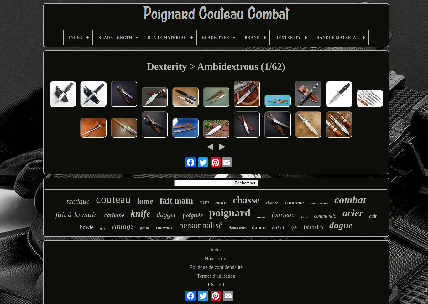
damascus (237, 227)
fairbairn (313, 227)
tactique (78, 201)
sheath (272, 202)
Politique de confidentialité (216, 267)
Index (216, 249)
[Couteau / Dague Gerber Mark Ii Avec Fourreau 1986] (185, 97)
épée (294, 228)
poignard (230, 213)
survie (261, 217)
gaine (145, 227)
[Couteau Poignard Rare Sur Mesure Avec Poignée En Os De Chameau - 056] (339, 125)
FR (221, 284)
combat (350, 199)
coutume (294, 202)
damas (259, 227)
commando (325, 216)
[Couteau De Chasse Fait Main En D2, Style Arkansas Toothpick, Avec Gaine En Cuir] (93, 128)
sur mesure (319, 203)
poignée (193, 215)
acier (352, 213)
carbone (114, 215)
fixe (102, 228)
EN (211, 284)
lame (145, 200)
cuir (373, 216)
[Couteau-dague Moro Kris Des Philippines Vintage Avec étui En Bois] (277, 101)
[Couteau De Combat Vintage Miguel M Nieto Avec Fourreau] (185, 128)
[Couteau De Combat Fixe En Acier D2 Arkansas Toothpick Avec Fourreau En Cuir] (277, 125)
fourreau (283, 215)
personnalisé (200, 225)
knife (140, 213)
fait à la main (76, 214)
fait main (176, 200)
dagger (166, 215)
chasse (246, 199)
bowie (87, 227)
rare (204, 202)
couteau (113, 199)
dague (340, 225)
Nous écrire (216, 258)
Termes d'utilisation (216, 276)
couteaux (164, 227)
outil (278, 227)
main (221, 202)
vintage (122, 226)
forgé (304, 217)
